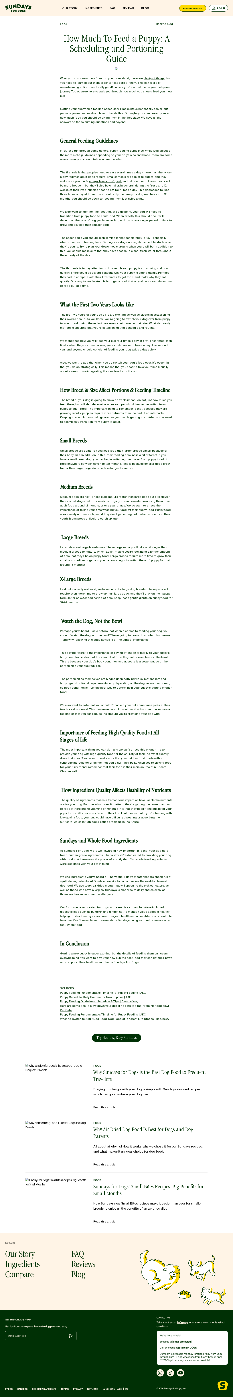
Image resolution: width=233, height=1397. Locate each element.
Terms (65, 1389)
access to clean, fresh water (136, 251)
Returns (92, 1389)
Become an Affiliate (44, 1389)
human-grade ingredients (86, 855)
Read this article (104, 1107)
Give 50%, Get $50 (115, 1389)
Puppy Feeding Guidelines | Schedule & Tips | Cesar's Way (99, 1001)
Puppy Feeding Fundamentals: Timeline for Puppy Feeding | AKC (103, 993)
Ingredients (93, 8)
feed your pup (106, 341)
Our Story (70, 8)
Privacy (78, 1389)
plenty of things (154, 78)
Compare (19, 1275)
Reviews (128, 8)
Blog (145, 8)
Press (9, 1389)
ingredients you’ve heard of (89, 877)
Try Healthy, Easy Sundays (116, 1038)
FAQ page (182, 1322)
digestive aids (69, 912)
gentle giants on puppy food (149, 598)
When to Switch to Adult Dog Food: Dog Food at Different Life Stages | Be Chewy (114, 1019)
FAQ (112, 8)
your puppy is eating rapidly (138, 273)
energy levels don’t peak (105, 181)
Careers (22, 1389)
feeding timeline (124, 455)
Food (97, 1066)
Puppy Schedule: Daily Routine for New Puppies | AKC (95, 997)
